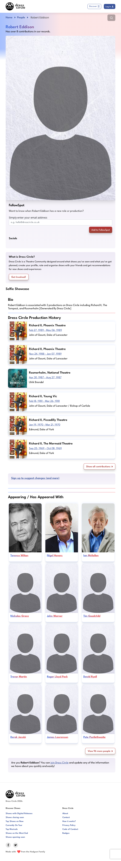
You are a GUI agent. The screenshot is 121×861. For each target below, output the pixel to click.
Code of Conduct (70, 829)
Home (9, 17)
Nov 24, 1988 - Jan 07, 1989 (45, 354)
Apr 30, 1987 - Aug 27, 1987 (45, 377)
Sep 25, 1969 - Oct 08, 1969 (45, 448)
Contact (66, 817)
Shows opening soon (15, 837)
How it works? (69, 821)
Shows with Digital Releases (19, 813)
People (21, 17)
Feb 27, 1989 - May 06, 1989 (45, 330)
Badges (65, 833)
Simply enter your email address (28, 217)
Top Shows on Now (14, 821)
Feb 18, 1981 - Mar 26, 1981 (44, 401)
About (65, 813)
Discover (93, 6)
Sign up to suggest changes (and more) (35, 478)
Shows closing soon (15, 817)
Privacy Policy (68, 825)
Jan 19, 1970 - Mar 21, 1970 (44, 424)
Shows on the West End (17, 833)
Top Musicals (12, 829)
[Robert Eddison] (60, 118)
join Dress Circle (60, 762)
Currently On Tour (14, 825)
